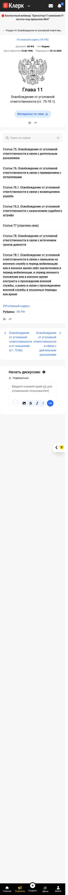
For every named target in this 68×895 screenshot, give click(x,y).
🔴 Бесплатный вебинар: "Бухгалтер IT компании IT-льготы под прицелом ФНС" (32, 17)
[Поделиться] (35, 122)
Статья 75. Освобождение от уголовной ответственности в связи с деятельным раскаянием (30, 154)
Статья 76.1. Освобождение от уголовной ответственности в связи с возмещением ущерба (31, 192)
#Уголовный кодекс (16, 306)
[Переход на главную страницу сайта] (13, 6)
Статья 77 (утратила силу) (21, 225)
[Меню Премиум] (29, 6)
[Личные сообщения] (51, 6)
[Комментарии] (29, 122)
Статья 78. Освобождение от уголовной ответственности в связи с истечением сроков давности (30, 240)
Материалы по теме (30, 114)
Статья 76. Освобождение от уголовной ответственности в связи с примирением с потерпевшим (32, 173)
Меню (45, 891)
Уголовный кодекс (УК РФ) (33, 39)
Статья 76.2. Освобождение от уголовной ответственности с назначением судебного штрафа (32, 211)
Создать (32, 890)
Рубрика (8, 312)
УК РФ (21, 312)
